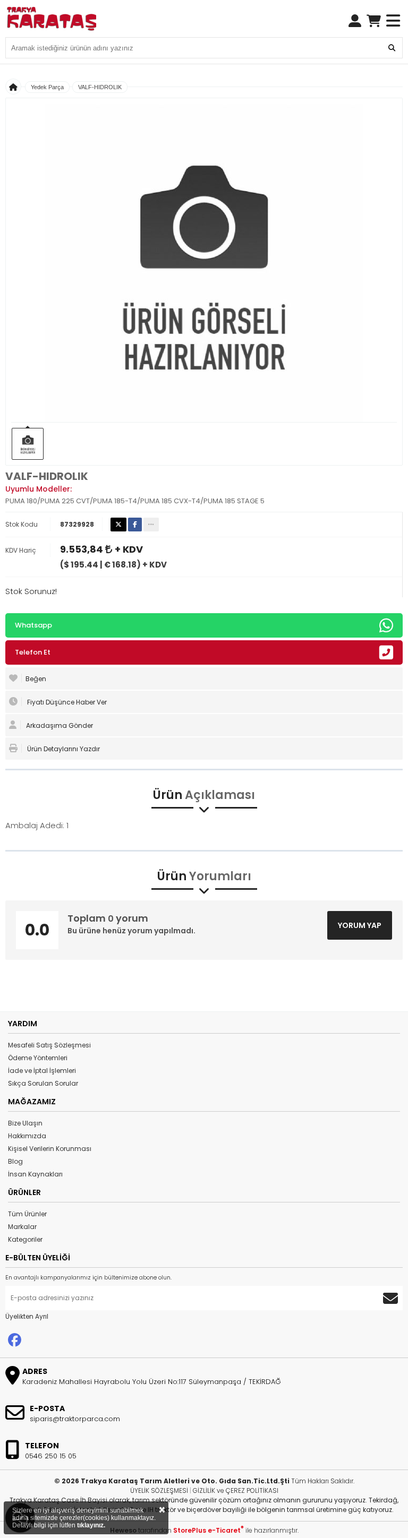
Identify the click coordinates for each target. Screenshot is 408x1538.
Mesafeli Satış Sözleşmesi (49, 1045)
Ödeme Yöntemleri (37, 1057)
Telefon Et (32, 652)
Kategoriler (25, 1239)
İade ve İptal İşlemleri (42, 1070)
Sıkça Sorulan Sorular (43, 1083)
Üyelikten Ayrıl (26, 1316)
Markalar (22, 1226)
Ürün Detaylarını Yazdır (63, 748)
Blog (15, 1161)
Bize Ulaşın (25, 1123)
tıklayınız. (91, 1525)
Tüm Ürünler (27, 1213)
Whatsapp (33, 625)
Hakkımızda (27, 1135)
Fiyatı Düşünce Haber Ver (66, 702)
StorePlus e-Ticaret (208, 1530)
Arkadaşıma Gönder (58, 725)
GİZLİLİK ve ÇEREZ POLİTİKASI (235, 1490)
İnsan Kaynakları (35, 1174)
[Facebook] (14, 1340)
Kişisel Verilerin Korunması (49, 1148)
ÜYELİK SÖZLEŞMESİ (159, 1490)
